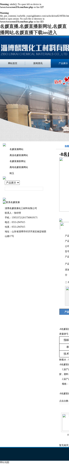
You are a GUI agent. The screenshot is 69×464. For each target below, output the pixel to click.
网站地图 (4, 462)
